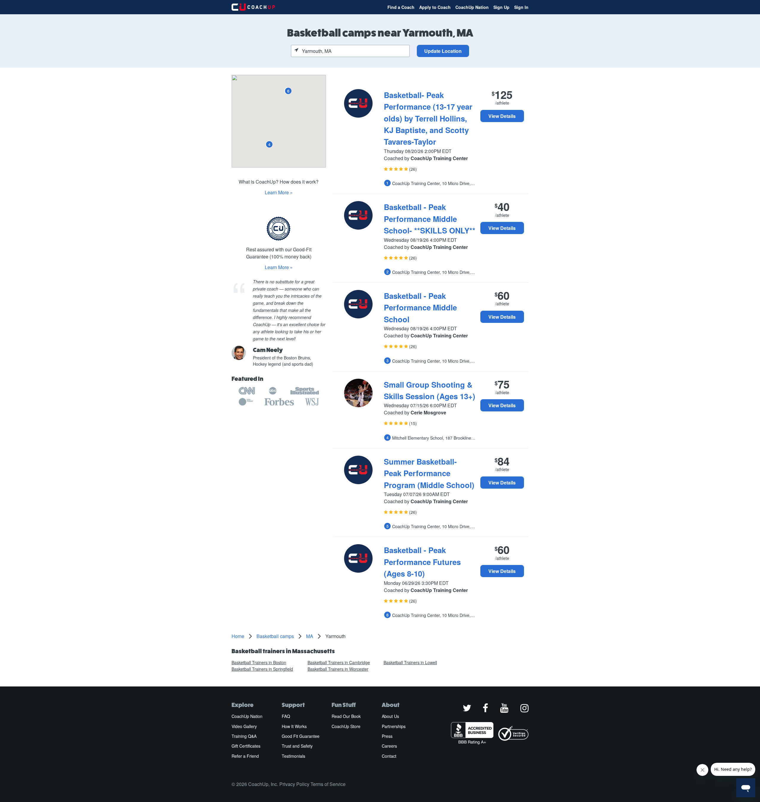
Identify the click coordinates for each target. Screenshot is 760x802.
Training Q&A (244, 736)
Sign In (521, 7)
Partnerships (394, 726)
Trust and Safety (297, 746)
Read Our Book (346, 716)
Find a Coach (400, 7)
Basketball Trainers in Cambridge (339, 662)
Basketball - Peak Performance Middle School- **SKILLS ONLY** (429, 218)
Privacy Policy (294, 784)
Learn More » (279, 192)
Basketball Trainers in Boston (259, 662)
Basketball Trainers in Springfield (262, 669)
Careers (389, 746)
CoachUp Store (346, 726)
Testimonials (293, 756)
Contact (389, 756)
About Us (390, 716)
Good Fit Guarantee (300, 736)
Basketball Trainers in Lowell (410, 662)
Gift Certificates (246, 746)
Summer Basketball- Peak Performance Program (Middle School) (429, 473)
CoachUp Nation (472, 7)
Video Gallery (244, 726)
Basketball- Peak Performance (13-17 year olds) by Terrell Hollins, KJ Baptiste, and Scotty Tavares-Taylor (428, 118)
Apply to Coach (435, 7)
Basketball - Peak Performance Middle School (420, 307)
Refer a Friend (245, 756)
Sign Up (501, 7)
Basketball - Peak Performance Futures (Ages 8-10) (422, 561)
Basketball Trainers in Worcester (338, 669)
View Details (502, 116)
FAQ (286, 716)
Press (387, 736)
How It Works (294, 726)
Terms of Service (328, 784)
